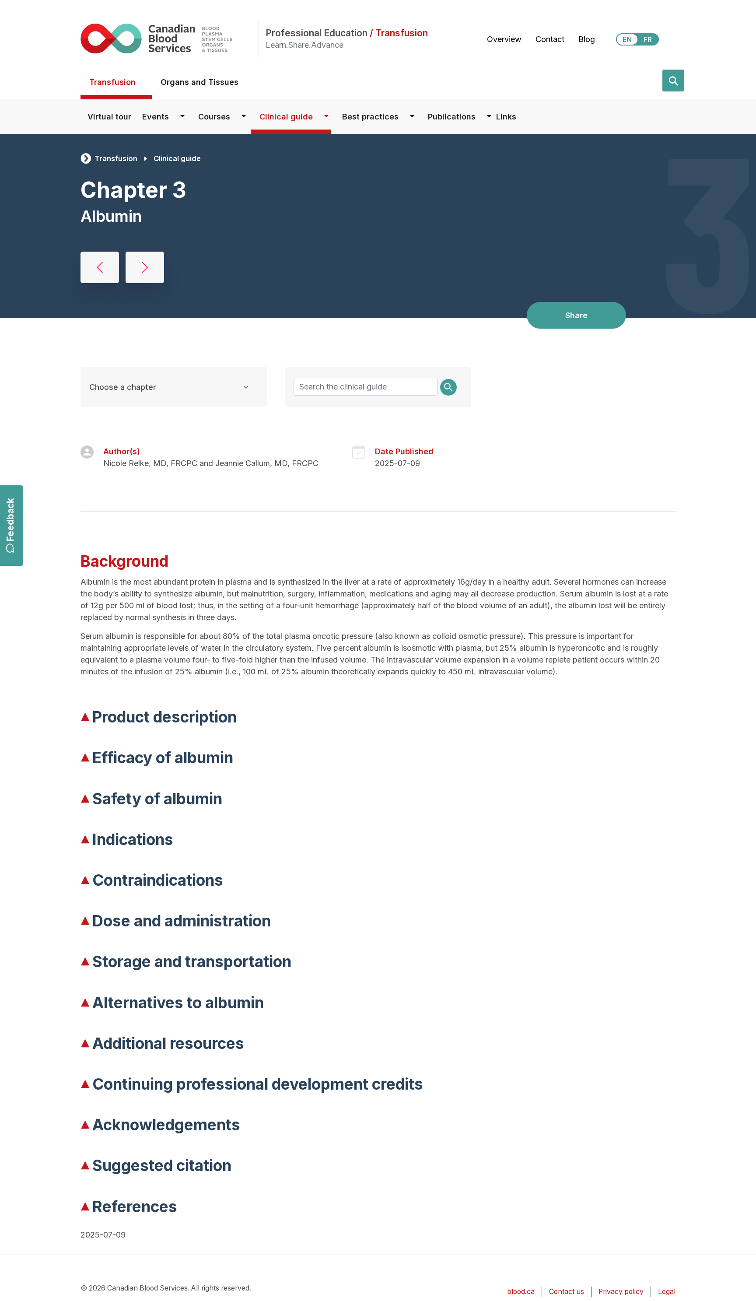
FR (648, 39)
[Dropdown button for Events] (182, 116)
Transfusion (112, 82)
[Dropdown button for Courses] (243, 116)
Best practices (370, 116)
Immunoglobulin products (145, 267)
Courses (214, 116)
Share (576, 315)
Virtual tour (109, 116)
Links (506, 116)
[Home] (169, 38)
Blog (586, 39)
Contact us (566, 1291)
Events (155, 116)
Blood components (99, 267)
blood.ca (521, 1291)
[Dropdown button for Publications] (489, 116)
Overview (504, 39)
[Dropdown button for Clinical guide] (326, 116)
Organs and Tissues (199, 82)
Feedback (10, 520)
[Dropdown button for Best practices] (412, 116)
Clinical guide (286, 116)
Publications (452, 116)
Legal (667, 1291)
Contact (550, 39)
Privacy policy (621, 1291)
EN (627, 39)
